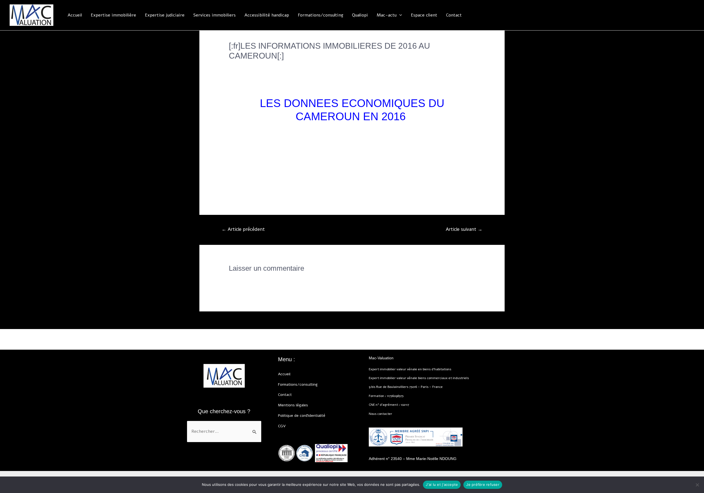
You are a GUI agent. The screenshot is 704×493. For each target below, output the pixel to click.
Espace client (424, 15)
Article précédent (243, 229)
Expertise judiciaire (165, 15)
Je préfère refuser (482, 484)
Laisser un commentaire (253, 65)
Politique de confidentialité (301, 415)
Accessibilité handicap (266, 15)
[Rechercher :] (224, 431)
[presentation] (399, 15)
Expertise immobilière (113, 15)
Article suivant (464, 229)
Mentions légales (293, 405)
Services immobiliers (214, 15)
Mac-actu (387, 15)
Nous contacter (380, 414)
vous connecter (268, 280)
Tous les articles (299, 65)
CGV (282, 426)
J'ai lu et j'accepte (442, 484)
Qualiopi (360, 15)
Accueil (75, 15)
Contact (454, 15)
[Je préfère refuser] (697, 484)
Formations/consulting (320, 15)
